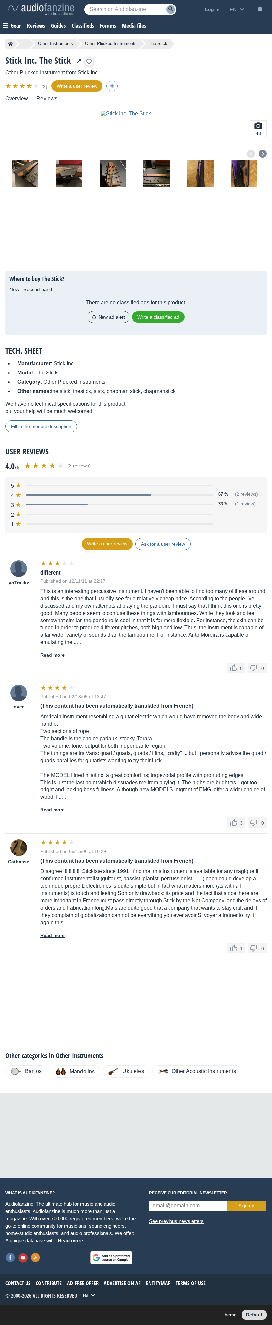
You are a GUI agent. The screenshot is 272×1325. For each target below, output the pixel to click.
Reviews (36, 25)
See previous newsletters (176, 1221)
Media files (134, 25)
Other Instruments (55, 43)
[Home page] (10, 44)
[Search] (170, 9)
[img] (22, 86)
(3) (44, 86)
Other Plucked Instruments (111, 43)
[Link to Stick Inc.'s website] (76, 62)
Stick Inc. (88, 72)
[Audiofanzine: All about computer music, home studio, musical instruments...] (41, 9)
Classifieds (83, 25)
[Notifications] (260, 9)
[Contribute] (112, 86)
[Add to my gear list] (89, 61)
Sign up (246, 1205)
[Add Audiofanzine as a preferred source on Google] (111, 1257)
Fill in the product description (41, 426)
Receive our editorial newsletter (188, 1193)
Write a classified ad (158, 317)
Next (263, 154)
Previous (251, 154)
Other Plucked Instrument (35, 72)
